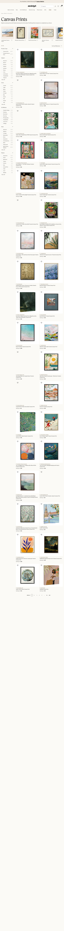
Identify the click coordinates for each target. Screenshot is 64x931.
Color (2, 82)
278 (46, 595)
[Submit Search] (41, 6)
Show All (3, 79)
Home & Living (32, 9)
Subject (3, 58)
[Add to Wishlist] (18, 49)
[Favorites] (58, 6)
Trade (55, 9)
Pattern (3, 152)
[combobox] (47, 6)
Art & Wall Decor (23, 9)
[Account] (55, 6)
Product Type (4, 48)
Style (2, 126)
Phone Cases (39, 9)
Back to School (11, 9)
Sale (50, 9)
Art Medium (3, 107)
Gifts (45, 9)
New (17, 9)
